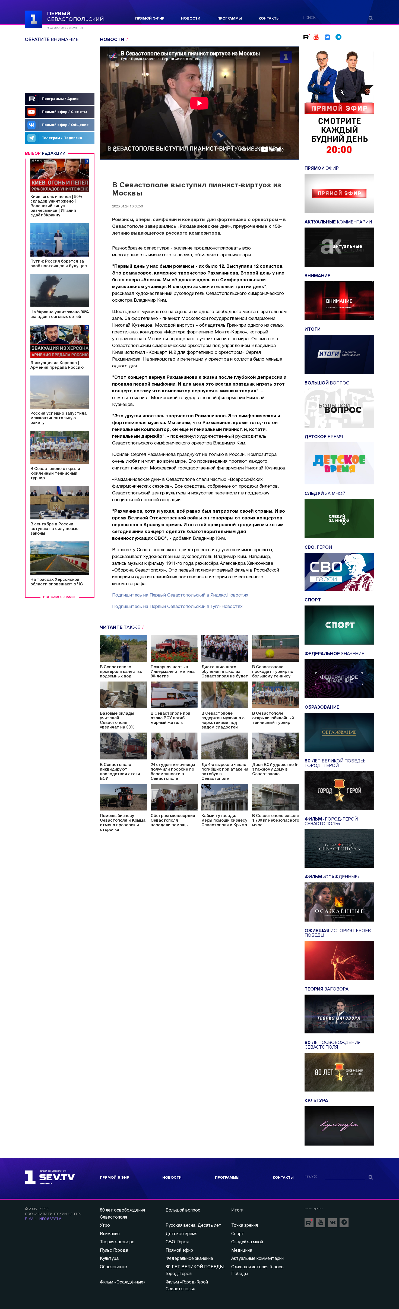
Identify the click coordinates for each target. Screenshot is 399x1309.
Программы (229, 18)
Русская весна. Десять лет (193, 1226)
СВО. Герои (177, 1242)
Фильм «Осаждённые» (122, 1282)
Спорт (237, 1234)
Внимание (110, 1234)
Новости (190, 18)
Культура (109, 1259)
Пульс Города (114, 1251)
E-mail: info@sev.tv (43, 1218)
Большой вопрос (183, 1210)
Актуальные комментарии (257, 1259)
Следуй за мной (247, 1242)
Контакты (269, 18)
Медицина (241, 1251)
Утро (105, 1226)
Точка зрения (244, 1226)
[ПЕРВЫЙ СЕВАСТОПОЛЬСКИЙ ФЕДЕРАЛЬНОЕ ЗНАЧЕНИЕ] (33, 18)
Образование (113, 1267)
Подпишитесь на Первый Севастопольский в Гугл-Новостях (177, 607)
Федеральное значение (189, 1259)
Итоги (237, 1210)
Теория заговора (117, 1242)
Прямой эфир (149, 18)
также (120, 627)
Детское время (181, 1234)
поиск (309, 18)
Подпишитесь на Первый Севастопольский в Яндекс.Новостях (180, 595)
